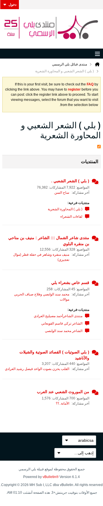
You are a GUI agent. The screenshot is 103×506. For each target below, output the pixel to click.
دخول (12, 5)
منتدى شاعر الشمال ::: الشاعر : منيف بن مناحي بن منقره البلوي (48, 240)
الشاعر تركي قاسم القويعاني (61, 323)
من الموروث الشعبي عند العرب (63, 391)
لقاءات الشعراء (71, 217)
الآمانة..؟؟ (62, 403)
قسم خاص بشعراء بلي (70, 282)
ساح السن (61, 193)
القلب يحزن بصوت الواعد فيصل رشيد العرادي (37, 369)
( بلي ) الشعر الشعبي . (70, 181)
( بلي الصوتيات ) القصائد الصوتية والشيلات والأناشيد (54, 355)
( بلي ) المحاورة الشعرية (65, 209)
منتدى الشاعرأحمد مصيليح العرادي (58, 316)
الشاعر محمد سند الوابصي (63, 331)
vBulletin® (51, 477)
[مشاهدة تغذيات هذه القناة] (99, 145)
